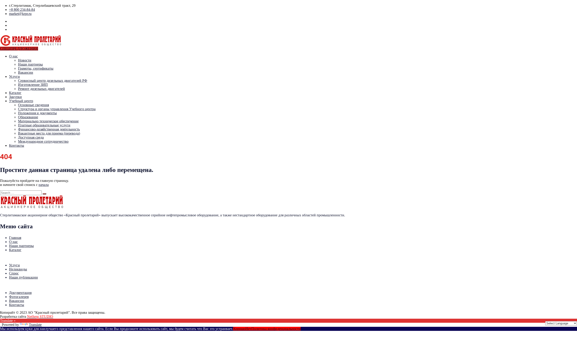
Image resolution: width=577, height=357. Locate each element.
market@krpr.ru (20, 14)
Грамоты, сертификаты (35, 68)
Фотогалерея (19, 297)
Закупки (15, 97)
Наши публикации (23, 277)
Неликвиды (18, 269)
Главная (15, 238)
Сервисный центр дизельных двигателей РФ (52, 80)
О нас (13, 56)
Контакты (16, 145)
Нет (248, 329)
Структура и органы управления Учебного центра (57, 109)
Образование (28, 117)
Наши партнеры (30, 64)
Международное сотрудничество (43, 141)
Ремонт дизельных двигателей (41, 89)
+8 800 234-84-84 (22, 9)
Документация (20, 293)
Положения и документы (37, 113)
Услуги (14, 76)
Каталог (15, 93)
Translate (35, 325)
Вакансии (25, 72)
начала (44, 185)
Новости (24, 60)
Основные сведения (33, 105)
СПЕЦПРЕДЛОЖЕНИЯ (19, 48)
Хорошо (239, 329)
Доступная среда (31, 137)
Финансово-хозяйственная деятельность (49, 129)
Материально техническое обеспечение (48, 121)
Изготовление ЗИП (33, 85)
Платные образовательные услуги (44, 125)
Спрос (14, 273)
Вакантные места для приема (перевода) (49, 133)
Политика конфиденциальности (276, 329)
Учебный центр (21, 101)
